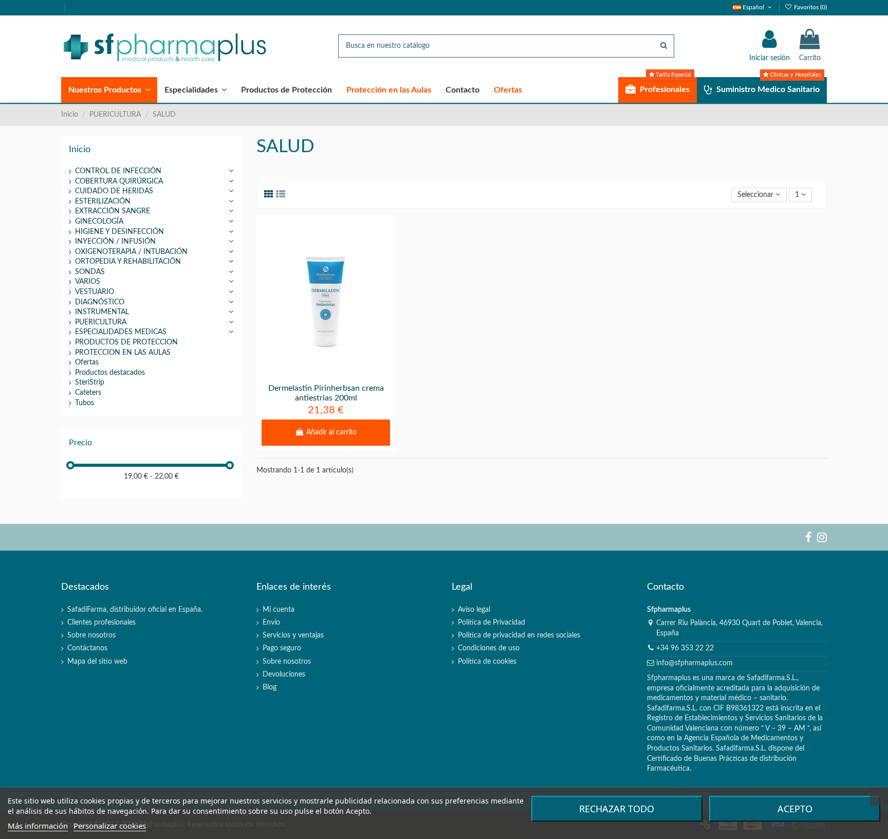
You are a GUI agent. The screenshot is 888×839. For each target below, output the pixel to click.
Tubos (84, 403)
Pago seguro (282, 648)
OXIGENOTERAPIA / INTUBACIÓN (131, 252)
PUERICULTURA (100, 322)
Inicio (79, 149)
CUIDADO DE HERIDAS (114, 191)
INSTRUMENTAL (102, 312)
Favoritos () (809, 7)
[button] (109, 90)
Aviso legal (474, 609)
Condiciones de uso (489, 648)
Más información (38, 825)
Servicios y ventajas (293, 635)
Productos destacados (110, 372)
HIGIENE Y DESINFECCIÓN (119, 231)
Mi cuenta (278, 609)
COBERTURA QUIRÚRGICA (119, 181)
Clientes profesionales (101, 622)
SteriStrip (89, 382)
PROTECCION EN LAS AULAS (123, 352)
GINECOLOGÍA (99, 221)
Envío (271, 622)
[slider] (70, 465)
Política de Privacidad (491, 622)
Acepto (795, 808)
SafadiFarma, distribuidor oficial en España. (134, 609)
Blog (269, 687)
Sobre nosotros (91, 635)
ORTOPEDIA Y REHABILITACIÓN (128, 261)
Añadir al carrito (331, 432)
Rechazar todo (616, 808)
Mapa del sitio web (97, 661)
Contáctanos (87, 648)
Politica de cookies (487, 661)
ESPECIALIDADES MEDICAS (120, 332)
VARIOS (87, 281)
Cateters (88, 392)
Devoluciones (284, 674)
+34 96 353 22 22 (685, 648)
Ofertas (87, 362)
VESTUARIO (94, 292)
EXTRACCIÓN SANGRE (112, 211)
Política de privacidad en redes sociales (519, 635)
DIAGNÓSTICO (99, 302)
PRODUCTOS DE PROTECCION (126, 342)
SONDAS (90, 272)
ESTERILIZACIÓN (103, 201)
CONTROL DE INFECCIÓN (118, 171)
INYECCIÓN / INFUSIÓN (115, 241)
